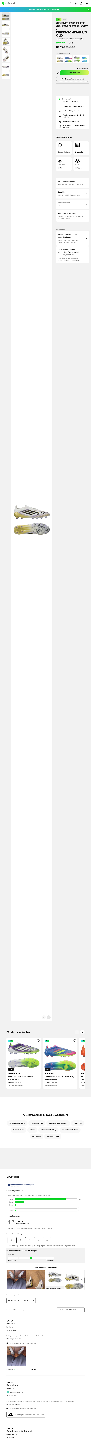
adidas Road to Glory (48, 1130)
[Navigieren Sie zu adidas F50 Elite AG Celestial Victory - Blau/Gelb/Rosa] (68, 59)
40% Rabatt (36, 1136)
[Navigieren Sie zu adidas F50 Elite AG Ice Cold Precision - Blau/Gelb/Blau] (85, 59)
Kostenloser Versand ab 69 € (73, 106)
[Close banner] (88, 9)
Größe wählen (74, 73)
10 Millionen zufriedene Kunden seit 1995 (74, 126)
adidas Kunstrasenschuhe (58, 1123)
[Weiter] (49, 1017)
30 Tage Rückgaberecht (71, 111)
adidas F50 (78, 1123)
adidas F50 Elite (53, 1136)
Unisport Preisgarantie (71, 121)
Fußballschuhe (18, 1130)
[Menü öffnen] (86, 3)
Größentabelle (83, 68)
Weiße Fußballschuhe (17, 1123)
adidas (32, 1130)
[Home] (8, 3)
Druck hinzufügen (72, 79)
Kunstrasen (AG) (37, 1123)
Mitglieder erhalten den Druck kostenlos (73, 116)
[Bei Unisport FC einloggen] (76, 3)
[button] (6, 25)
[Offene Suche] (71, 3)
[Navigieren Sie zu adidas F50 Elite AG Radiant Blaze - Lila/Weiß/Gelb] (77, 59)
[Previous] (77, 1032)
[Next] (82, 1032)
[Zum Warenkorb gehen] (81, 3)
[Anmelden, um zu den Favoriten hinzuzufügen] (57, 72)
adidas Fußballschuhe (70, 1130)
